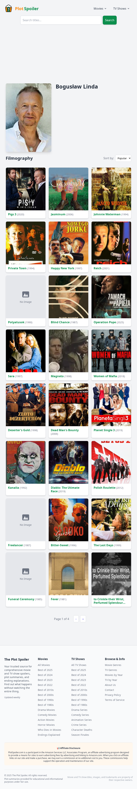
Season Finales (80, 734)
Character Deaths (81, 729)
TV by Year (111, 680)
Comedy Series (80, 715)
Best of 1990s (46, 700)
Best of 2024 (45, 675)
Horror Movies (46, 724)
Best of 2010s (46, 690)
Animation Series (81, 719)
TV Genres (111, 670)
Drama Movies (46, 710)
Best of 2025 (45, 670)
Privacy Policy (113, 695)
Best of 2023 (45, 680)
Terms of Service (115, 700)
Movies (98, 9)
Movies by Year (114, 675)
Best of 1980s (46, 705)
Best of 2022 (45, 685)
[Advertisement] (68, 54)
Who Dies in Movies (49, 729)
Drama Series (79, 710)
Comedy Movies (47, 715)
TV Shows (119, 9)
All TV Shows (78, 665)
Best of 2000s (46, 695)
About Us (110, 685)
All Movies (44, 665)
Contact (109, 690)
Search (109, 20)
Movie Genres (113, 665)
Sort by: (108, 158)
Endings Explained (49, 734)
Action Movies (46, 719)
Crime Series (79, 724)
